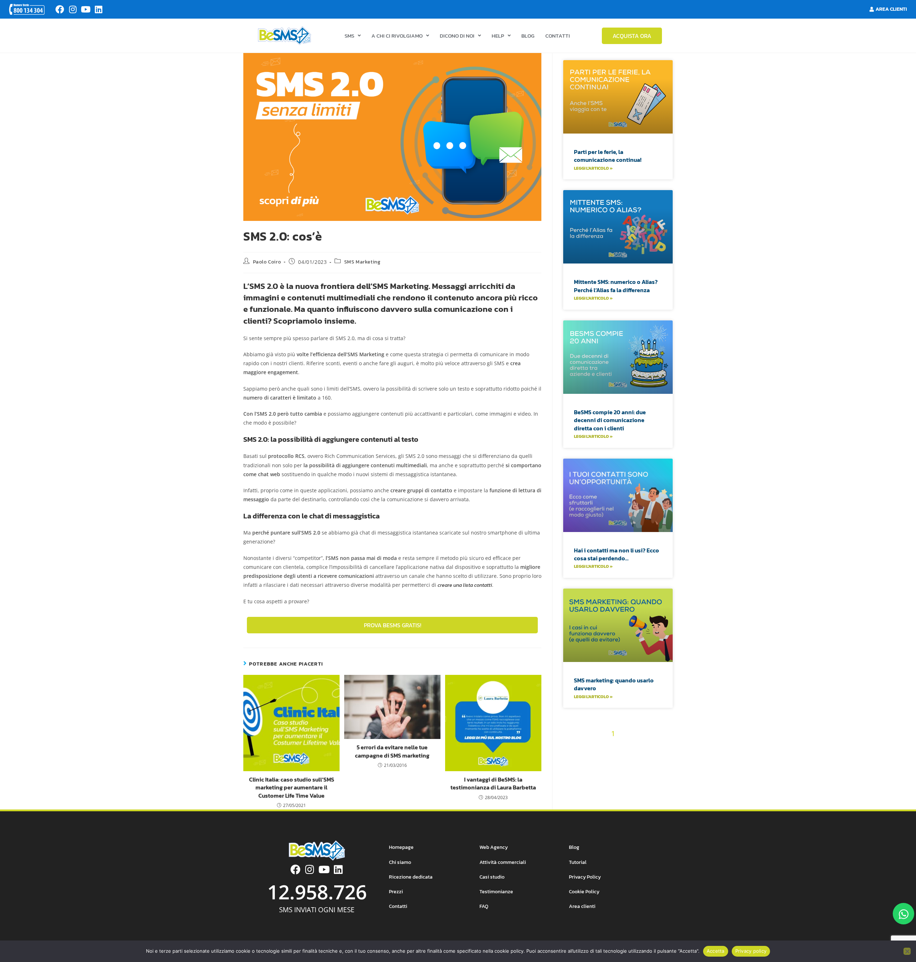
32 (636, 772)
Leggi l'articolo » (593, 168)
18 (569, 759)
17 (666, 746)
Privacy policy (751, 951)
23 (629, 759)
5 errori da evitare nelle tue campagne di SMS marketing (392, 751)
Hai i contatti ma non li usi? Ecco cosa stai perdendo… (616, 554)
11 (600, 746)
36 (606, 784)
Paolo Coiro (267, 262)
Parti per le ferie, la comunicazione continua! (608, 156)
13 (621, 746)
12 (610, 746)
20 (592, 759)
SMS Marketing (362, 262)
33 (649, 772)
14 (632, 746)
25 (654, 759)
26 (667, 759)
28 (586, 772)
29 (599, 772)
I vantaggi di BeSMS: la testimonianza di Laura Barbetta (493, 783)
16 (655, 746)
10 (589, 746)
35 (593, 784)
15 (644, 746)
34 (661, 772)
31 (625, 772)
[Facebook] (59, 9)
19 (580, 759)
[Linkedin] (98, 9)
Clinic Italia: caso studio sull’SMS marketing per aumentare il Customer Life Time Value (291, 787)
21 (605, 759)
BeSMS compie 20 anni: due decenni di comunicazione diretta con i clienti (610, 420)
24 (641, 759)
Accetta (716, 951)
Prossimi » (631, 784)
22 (616, 759)
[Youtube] (85, 9)
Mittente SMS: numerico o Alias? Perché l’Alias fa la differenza (616, 285)
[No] (907, 951)
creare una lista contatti (465, 585)
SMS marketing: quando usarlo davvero (614, 684)
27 (574, 772)
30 (613, 772)
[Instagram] (72, 9)
